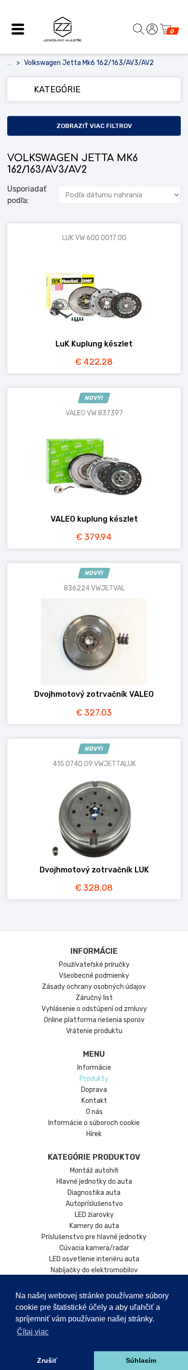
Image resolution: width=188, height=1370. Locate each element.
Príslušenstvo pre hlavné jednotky (94, 1237)
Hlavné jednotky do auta (94, 1182)
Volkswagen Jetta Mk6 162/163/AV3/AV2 (89, 63)
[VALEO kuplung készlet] (94, 466)
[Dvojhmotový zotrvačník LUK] (94, 817)
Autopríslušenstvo (94, 1204)
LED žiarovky (94, 1215)
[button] (18, 29)
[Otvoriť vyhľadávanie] (138, 29)
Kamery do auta (94, 1226)
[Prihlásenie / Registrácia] (152, 29)
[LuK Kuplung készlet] (94, 291)
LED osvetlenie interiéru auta (94, 1259)
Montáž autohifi (94, 1170)
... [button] (9, 63)
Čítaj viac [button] (33, 1332)
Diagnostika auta (94, 1193)
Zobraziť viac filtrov (94, 125)
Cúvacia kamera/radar (94, 1248)
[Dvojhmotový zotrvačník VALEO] (94, 641)
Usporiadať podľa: (26, 194)
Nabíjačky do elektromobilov (94, 1270)
